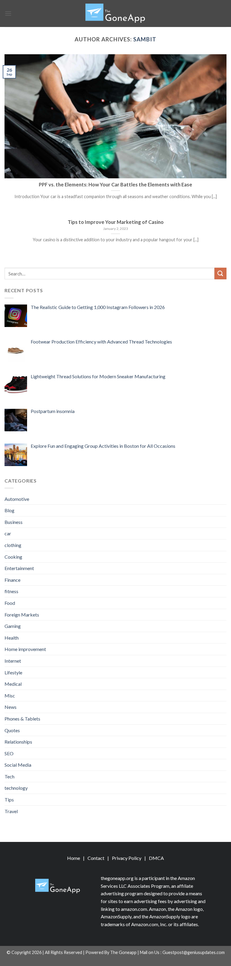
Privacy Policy (126, 858)
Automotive (17, 499)
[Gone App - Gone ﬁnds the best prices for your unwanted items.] (115, 13)
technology (16, 788)
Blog (9, 510)
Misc (10, 695)
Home (73, 858)
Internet (13, 661)
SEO (9, 753)
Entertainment (19, 568)
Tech (9, 776)
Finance (12, 580)
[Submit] (220, 273)
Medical (13, 684)
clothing (13, 545)
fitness (11, 591)
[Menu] (8, 13)
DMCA (156, 858)
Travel (11, 811)
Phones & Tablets (22, 718)
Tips (9, 799)
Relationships (18, 742)
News (11, 707)
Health (12, 638)
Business (14, 522)
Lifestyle (13, 672)
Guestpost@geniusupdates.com (193, 952)
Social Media (18, 765)
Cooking (13, 557)
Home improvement (25, 649)
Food (10, 603)
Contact (96, 858)
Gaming (13, 626)
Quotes (12, 730)
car (8, 533)
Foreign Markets (22, 614)
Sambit (144, 39)
